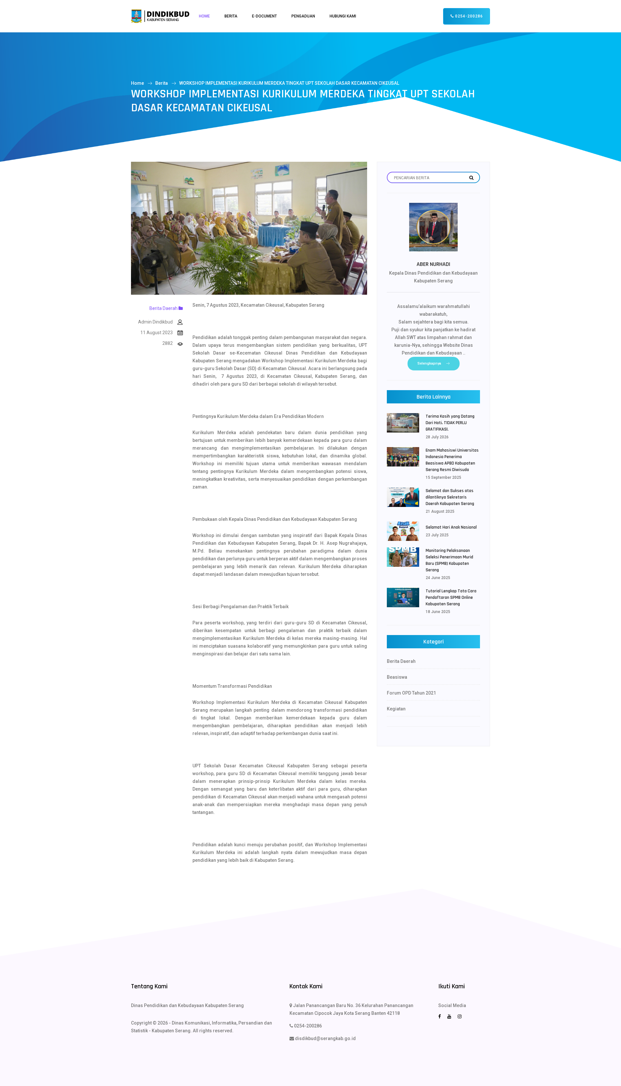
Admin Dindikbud (155, 321)
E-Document (264, 16)
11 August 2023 (156, 332)
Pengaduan (303, 16)
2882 (167, 343)
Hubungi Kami (343, 16)
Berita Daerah (164, 308)
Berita (230, 16)
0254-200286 (468, 16)
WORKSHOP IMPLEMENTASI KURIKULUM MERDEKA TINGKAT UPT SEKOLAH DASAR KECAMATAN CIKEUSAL (289, 83)
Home (204, 16)
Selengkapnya (429, 363)
